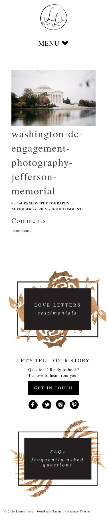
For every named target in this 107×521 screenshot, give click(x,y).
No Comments (70, 209)
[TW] (47, 404)
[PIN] (74, 404)
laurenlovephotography (43, 203)
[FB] (33, 404)
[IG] (60, 404)
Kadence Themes (78, 511)
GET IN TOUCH (53, 388)
